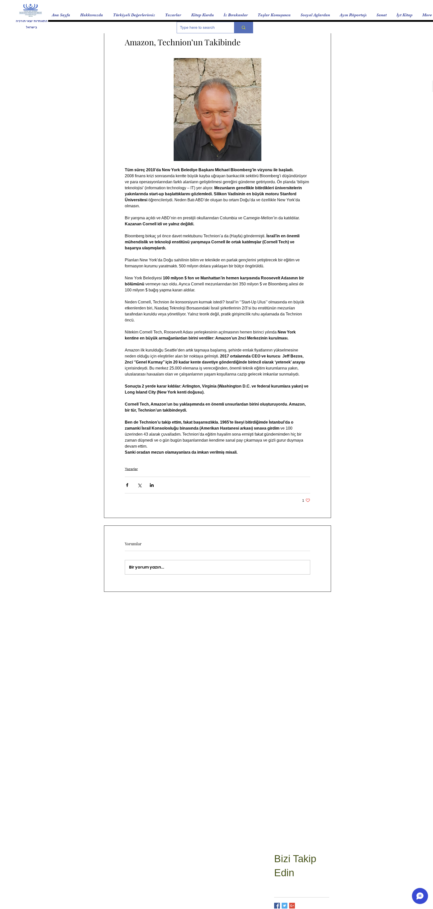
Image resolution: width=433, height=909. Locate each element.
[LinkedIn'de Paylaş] (151, 485)
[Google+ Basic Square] (292, 905)
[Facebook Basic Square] (277, 905)
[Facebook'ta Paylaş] (127, 485)
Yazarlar (131, 469)
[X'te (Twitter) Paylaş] (139, 485)
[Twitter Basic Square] (284, 905)
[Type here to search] (243, 27)
